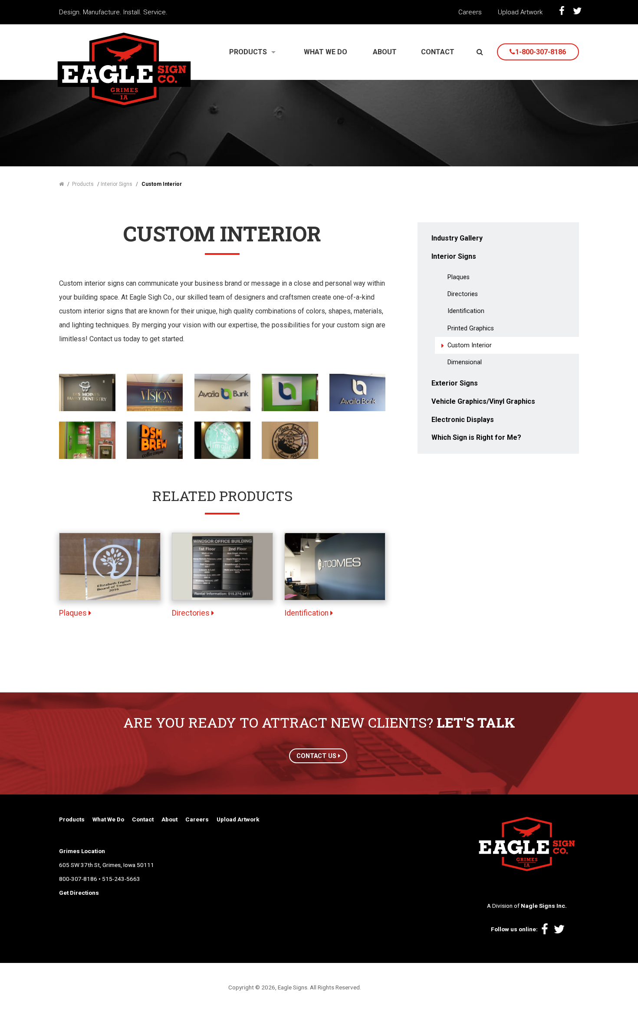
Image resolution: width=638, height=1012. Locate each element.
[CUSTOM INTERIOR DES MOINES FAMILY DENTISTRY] (87, 392)
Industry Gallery (457, 238)
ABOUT (385, 52)
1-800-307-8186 (540, 52)
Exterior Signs (454, 383)
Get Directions (79, 892)
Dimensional (464, 362)
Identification (307, 613)
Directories (191, 613)
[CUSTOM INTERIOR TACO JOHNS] (290, 439)
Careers (470, 12)
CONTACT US (317, 756)
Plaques (74, 613)
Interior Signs (453, 256)
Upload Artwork (520, 12)
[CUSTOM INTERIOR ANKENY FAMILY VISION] (155, 392)
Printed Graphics (470, 328)
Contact (143, 819)
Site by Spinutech (386, 987)
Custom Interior (469, 345)
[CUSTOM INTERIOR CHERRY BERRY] (87, 439)
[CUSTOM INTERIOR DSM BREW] (155, 439)
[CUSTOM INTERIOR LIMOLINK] (222, 439)
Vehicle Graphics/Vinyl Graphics (483, 401)
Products (72, 819)
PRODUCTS (248, 52)
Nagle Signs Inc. (544, 905)
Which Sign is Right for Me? (476, 437)
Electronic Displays (462, 419)
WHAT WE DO (325, 52)
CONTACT (437, 52)
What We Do (108, 819)
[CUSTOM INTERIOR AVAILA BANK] (222, 392)
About (169, 819)
